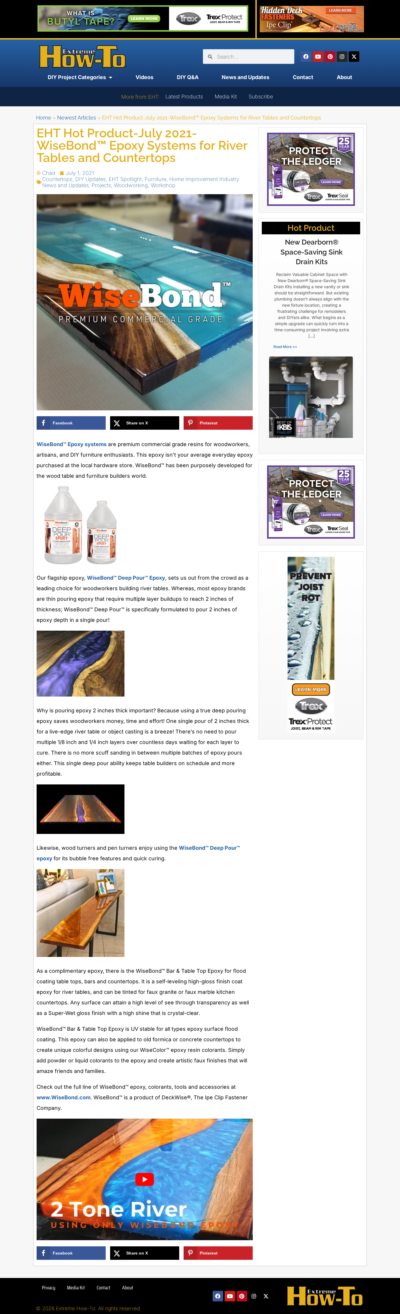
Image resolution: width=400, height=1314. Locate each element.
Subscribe (261, 96)
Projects (101, 185)
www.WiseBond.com (63, 1097)
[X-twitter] (354, 56)
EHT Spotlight (125, 179)
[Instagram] (342, 56)
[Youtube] (318, 56)
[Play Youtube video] (145, 1179)
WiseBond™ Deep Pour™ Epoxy (126, 578)
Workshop (163, 185)
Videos (144, 77)
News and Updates (245, 77)
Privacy (48, 1288)
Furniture (155, 179)
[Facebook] (306, 56)
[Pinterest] (330, 56)
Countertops (57, 179)
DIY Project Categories (77, 77)
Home (43, 118)
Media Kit (226, 96)
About (344, 77)
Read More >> (285, 346)
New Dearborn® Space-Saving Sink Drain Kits (312, 252)
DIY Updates (90, 179)
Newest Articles (76, 118)
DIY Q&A (188, 77)
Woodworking (131, 185)
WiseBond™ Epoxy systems (72, 444)
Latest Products (184, 96)
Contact (303, 77)
